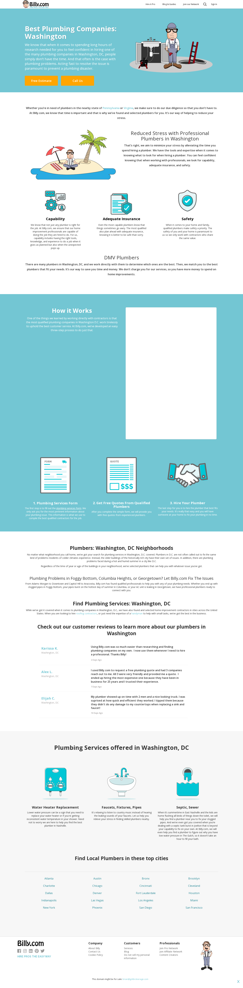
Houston (194, 893)
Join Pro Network (169, 948)
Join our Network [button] (191, 4)
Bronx (145, 878)
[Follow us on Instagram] (25, 951)
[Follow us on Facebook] (19, 951)
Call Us (78, 81)
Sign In (214, 4)
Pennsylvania (111, 108)
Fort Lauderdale (146, 893)
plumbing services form (68, 508)
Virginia (128, 108)
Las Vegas (97, 900)
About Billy (94, 948)
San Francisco (194, 907)
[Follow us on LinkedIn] (31, 951)
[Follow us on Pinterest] (37, 951)
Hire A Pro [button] (150, 4)
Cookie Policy (95, 954)
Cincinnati (146, 886)
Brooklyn (194, 878)
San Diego (145, 907)
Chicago (97, 886)
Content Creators (169, 954)
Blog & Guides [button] (169, 4)
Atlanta (48, 878)
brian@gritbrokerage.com (135, 979)
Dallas (49, 893)
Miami (194, 900)
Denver (97, 893)
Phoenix (97, 907)
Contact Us (94, 951)
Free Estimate (41, 81)
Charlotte (49, 886)
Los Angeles (145, 900)
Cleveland (194, 886)
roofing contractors (86, 613)
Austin (97, 878)
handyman (137, 613)
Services (128, 948)
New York (49, 907)
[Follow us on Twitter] (42, 951)
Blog (126, 951)
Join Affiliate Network (171, 951)
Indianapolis (49, 900)
